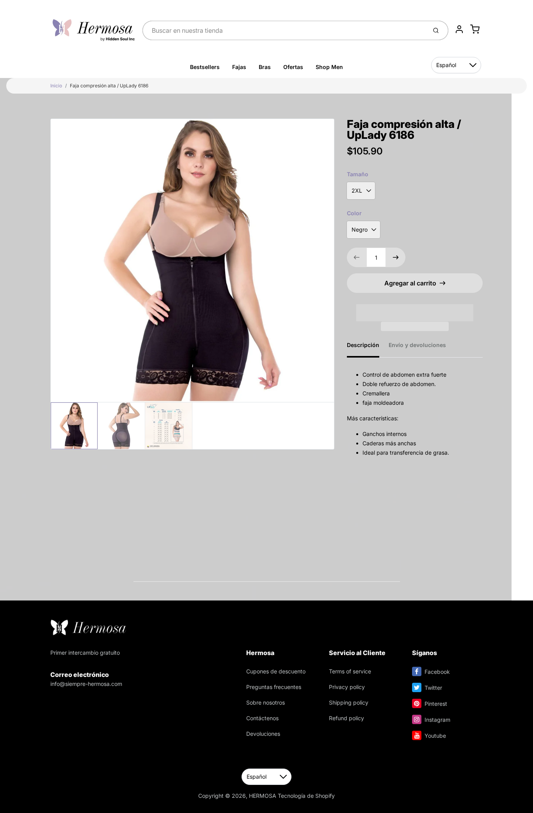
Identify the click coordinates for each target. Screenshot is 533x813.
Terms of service (350, 671)
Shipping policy (348, 702)
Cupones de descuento (276, 671)
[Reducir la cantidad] (356, 257)
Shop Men (329, 67)
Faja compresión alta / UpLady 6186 (109, 86)
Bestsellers (205, 67)
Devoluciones (263, 733)
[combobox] (283, 30)
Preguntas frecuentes (273, 687)
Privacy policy (347, 687)
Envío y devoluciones (417, 345)
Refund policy (346, 718)
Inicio (56, 86)
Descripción (363, 345)
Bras (265, 67)
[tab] (368, 347)
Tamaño (357, 174)
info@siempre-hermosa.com (86, 683)
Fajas (239, 67)
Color (354, 213)
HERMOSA (262, 795)
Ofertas (293, 67)
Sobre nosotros (265, 702)
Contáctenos (262, 718)
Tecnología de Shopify (306, 795)
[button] (415, 307)
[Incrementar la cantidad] (395, 257)
